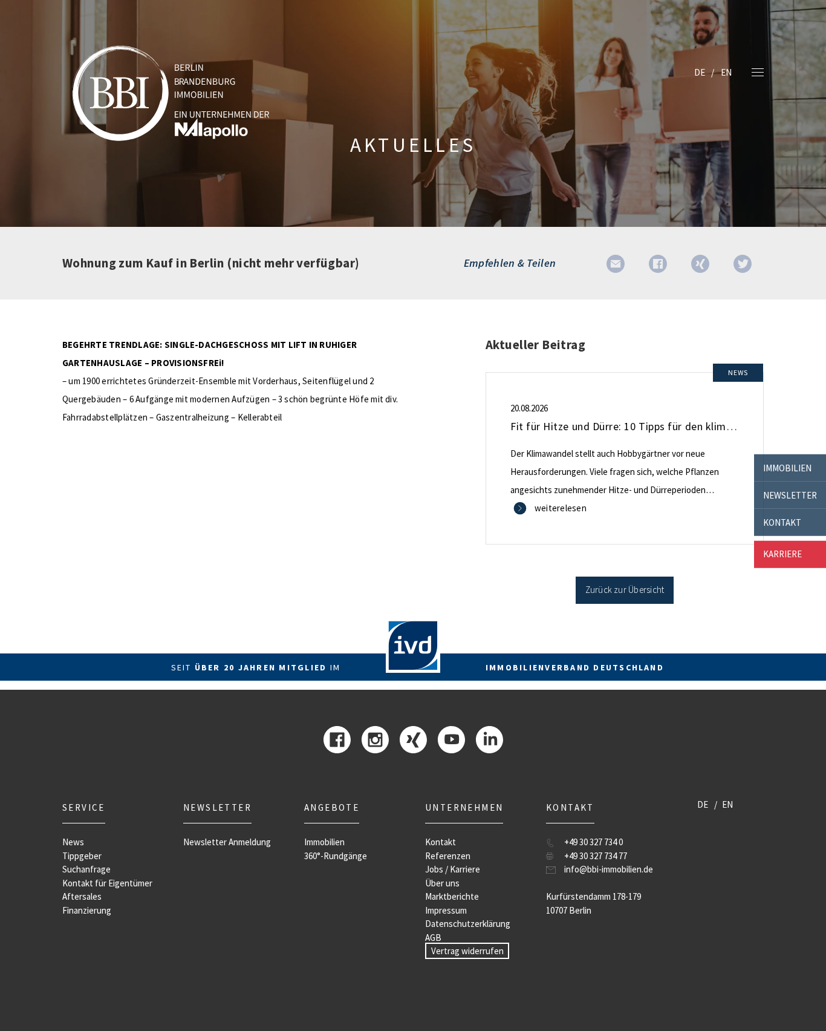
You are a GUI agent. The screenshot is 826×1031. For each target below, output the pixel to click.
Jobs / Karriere (452, 869)
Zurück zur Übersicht (625, 589)
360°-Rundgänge (335, 856)
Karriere (782, 554)
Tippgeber (82, 856)
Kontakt (782, 522)
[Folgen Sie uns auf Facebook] (337, 738)
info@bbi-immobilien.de (608, 869)
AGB (433, 937)
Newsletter (790, 494)
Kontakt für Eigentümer (107, 883)
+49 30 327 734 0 (593, 842)
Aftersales (82, 896)
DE (699, 72)
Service (83, 807)
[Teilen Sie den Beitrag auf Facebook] (658, 263)
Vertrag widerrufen (467, 951)
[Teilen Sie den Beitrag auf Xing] (700, 263)
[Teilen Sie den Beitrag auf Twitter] (742, 263)
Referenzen (447, 856)
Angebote (331, 807)
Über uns (442, 883)
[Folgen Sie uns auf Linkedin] (489, 738)
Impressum (446, 910)
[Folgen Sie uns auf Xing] (413, 738)
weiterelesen (561, 508)
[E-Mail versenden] (615, 263)
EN (726, 72)
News (73, 842)
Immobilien (787, 467)
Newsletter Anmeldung (227, 842)
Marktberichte (452, 896)
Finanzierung (86, 910)
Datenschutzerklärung (467, 923)
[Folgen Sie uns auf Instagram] (375, 738)
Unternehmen (464, 807)
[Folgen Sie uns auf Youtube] (451, 738)
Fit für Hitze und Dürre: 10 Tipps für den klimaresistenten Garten (666, 426)
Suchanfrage (86, 869)
